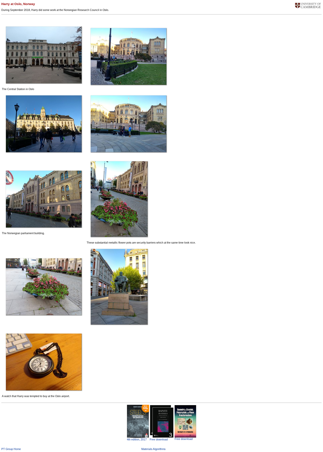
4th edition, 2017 (137, 439)
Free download (159, 439)
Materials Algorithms (153, 449)
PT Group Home (11, 449)
